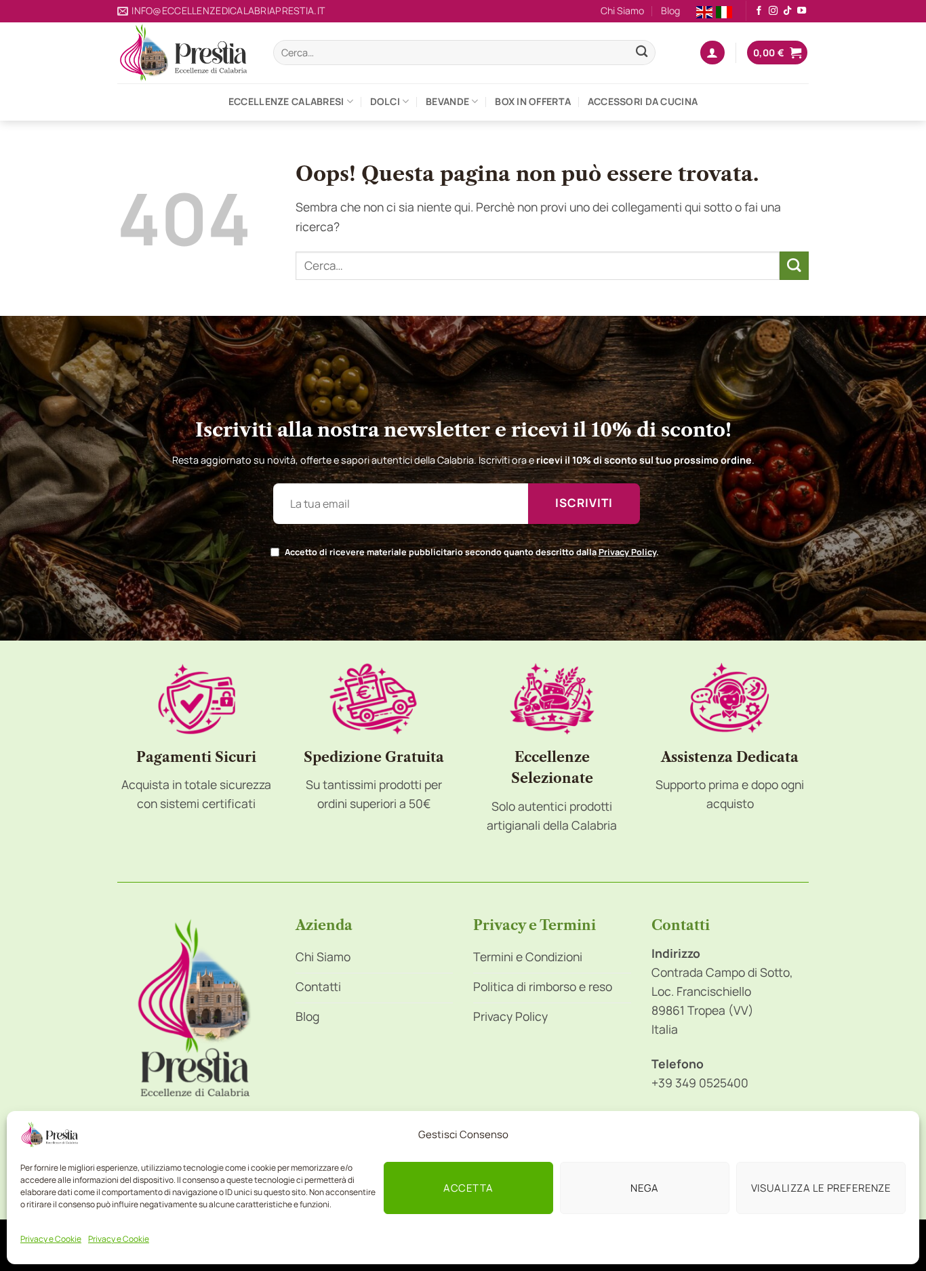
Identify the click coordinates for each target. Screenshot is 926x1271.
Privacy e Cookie (50, 1239)
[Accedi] (712, 53)
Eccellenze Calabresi (286, 101)
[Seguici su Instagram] (773, 11)
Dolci (385, 101)
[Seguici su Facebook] (758, 11)
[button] (777, 53)
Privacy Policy (627, 552)
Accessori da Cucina (643, 101)
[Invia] (641, 52)
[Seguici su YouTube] (801, 11)
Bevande (447, 101)
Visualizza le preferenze (821, 1188)
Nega (644, 1188)
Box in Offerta (533, 101)
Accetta (468, 1188)
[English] (704, 11)
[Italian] (724, 11)
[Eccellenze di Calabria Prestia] (185, 52)
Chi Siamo (622, 10)
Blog (670, 10)
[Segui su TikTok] (787, 11)
